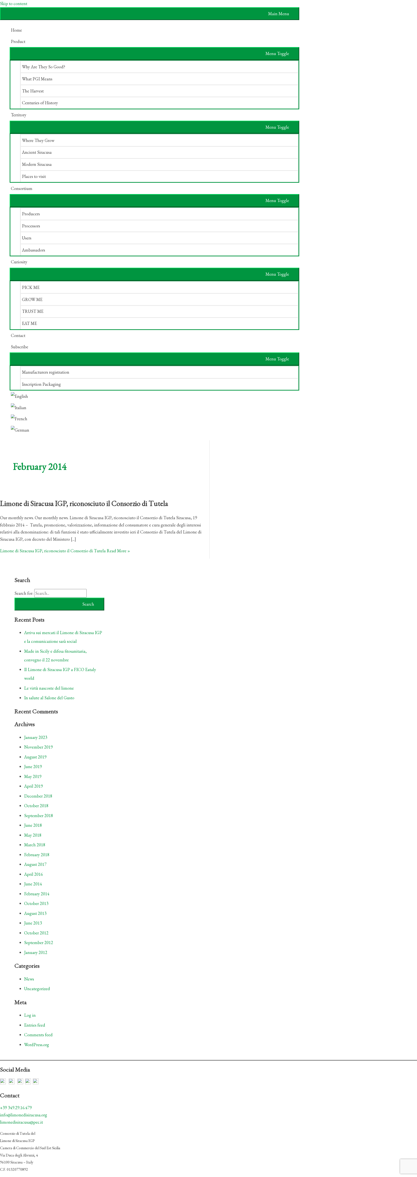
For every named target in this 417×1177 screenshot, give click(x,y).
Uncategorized (37, 988)
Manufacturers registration (45, 372)
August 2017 (35, 864)
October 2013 (36, 903)
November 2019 (38, 747)
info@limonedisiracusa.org (23, 1115)
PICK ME (31, 287)
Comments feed (38, 1034)
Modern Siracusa (37, 164)
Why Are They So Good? (43, 67)
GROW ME (32, 299)
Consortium (21, 188)
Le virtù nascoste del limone (49, 688)
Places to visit (34, 176)
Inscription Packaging (41, 384)
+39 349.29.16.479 (16, 1107)
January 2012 (35, 952)
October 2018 (36, 805)
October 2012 (36, 933)
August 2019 (35, 757)
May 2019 (33, 776)
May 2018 (33, 835)
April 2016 (33, 874)
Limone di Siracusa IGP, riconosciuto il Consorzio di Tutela (84, 503)
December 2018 (38, 796)
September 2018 (38, 815)
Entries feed (34, 1025)
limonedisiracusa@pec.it (21, 1122)
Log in (30, 1015)
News (29, 979)
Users (26, 238)
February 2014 (36, 894)
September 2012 (38, 942)
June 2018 (33, 825)
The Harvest (33, 91)
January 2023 (35, 737)
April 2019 (33, 786)
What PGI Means (37, 79)
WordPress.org (36, 1044)
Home (16, 30)
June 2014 (33, 884)
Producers (31, 214)
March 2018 (34, 845)
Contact (18, 335)
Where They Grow (38, 140)
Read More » (65, 550)
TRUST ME (32, 311)
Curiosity (19, 262)
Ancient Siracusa (37, 152)
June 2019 (33, 766)
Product (18, 41)
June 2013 (33, 923)
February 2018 (36, 854)
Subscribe (19, 347)
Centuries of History (40, 102)
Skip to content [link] (13, 3)
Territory (18, 115)
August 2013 (35, 913)
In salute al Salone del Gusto (49, 698)
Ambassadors (33, 250)
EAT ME (29, 323)
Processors (31, 226)
